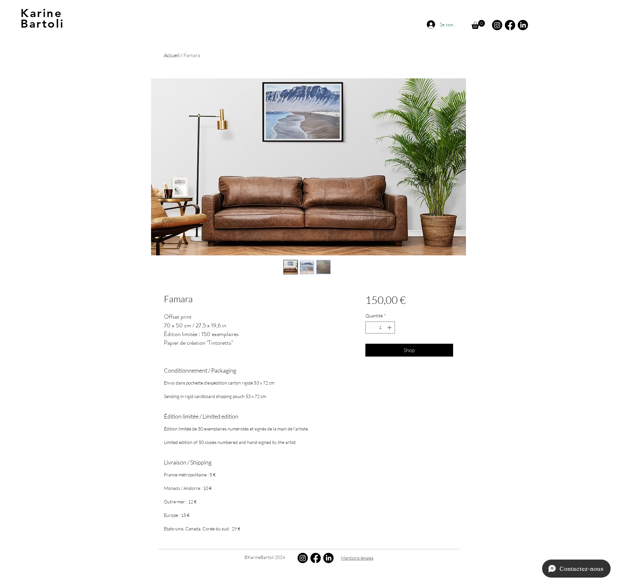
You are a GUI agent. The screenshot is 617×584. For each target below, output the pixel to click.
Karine (42, 13)
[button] (478, 24)
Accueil (172, 55)
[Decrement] (370, 327)
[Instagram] (497, 25)
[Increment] (390, 327)
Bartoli (42, 24)
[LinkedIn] (523, 25)
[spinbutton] (380, 327)
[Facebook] (510, 25)
